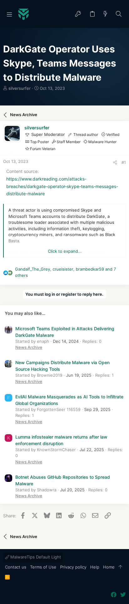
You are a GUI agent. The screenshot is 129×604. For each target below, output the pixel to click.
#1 (123, 162)
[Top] (120, 567)
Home (109, 566)
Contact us (15, 566)
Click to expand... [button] (65, 251)
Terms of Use (43, 566)
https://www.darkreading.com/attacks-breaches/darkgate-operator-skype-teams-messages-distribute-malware (62, 186)
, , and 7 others (65, 272)
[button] (9, 14)
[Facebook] (113, 595)
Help (94, 566)
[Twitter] (123, 595)
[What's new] (105, 14)
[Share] (115, 162)
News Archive (28, 347)
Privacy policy (73, 566)
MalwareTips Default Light (35, 556)
